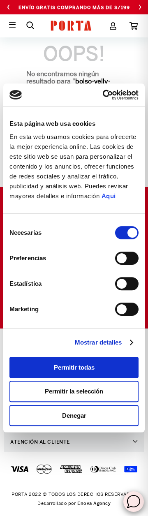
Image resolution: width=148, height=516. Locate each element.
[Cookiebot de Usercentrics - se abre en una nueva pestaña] (104, 95)
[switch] (127, 258)
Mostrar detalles (98, 342)
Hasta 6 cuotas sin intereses (74, 7)
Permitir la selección (74, 391)
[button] (30, 25)
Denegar (74, 415)
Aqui (109, 195)
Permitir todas (74, 367)
